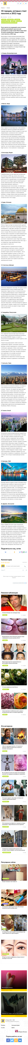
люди (4, 615)
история (5, 826)
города (17, 19)
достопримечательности (9, 22)
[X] (20, 552)
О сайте (3, 1027)
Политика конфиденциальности (12, 1021)
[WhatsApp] (24, 552)
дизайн (5, 903)
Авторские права (15, 1025)
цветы (5, 714)
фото (13, 21)
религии (5, 776)
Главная (3, 7)
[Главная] (5, 3)
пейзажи (10, 19)
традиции (6, 878)
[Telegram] (26, 552)
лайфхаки (6, 954)
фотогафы (6, 801)
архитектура (6, 852)
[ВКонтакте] (5, 552)
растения (5, 689)
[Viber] (22, 552)
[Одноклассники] (14, 552)
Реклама (3, 1025)
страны (19, 21)
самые (8, 7)
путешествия (5, 21)
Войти (13, 1027)
